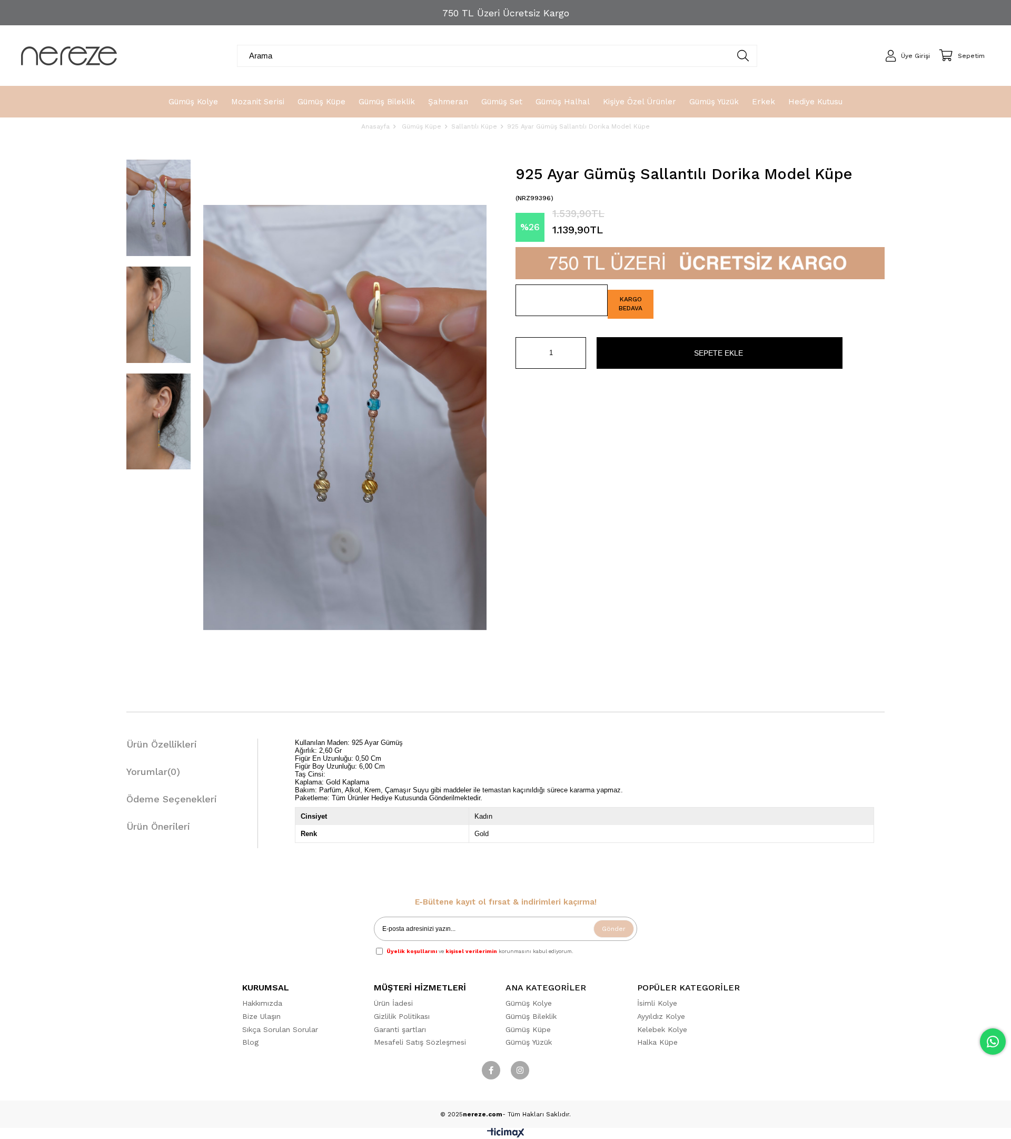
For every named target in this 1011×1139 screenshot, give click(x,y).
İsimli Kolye (657, 1003)
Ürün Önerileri (158, 826)
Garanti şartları (400, 1029)
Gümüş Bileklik (531, 1016)
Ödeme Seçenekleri (171, 798)
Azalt (523, 353)
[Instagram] (520, 1070)
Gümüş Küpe (528, 1029)
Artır (578, 353)
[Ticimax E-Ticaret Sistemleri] (505, 1135)
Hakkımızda (262, 1003)
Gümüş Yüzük (529, 1042)
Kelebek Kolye (662, 1029)
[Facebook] (491, 1070)
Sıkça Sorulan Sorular (280, 1029)
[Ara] (743, 55)
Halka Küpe (657, 1042)
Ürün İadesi (393, 1003)
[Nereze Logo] (69, 55)
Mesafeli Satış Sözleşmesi (420, 1042)
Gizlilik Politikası (402, 1016)
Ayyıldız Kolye (661, 1016)
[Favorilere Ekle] (561, 300)
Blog (250, 1042)
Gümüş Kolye (529, 1003)
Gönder (614, 928)
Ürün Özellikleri (161, 744)
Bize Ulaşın (261, 1016)
